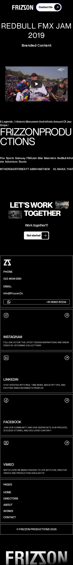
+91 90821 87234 (56, 302)
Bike (40, 158)
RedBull (61, 158)
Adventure (11, 161)
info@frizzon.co (13, 293)
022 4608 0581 (12, 278)
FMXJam (31, 158)
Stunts (22, 161)
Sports (10, 158)
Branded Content (36, 45)
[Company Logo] (22, 7)
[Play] (36, 84)
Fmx (2, 158)
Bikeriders (50, 158)
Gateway (20, 158)
